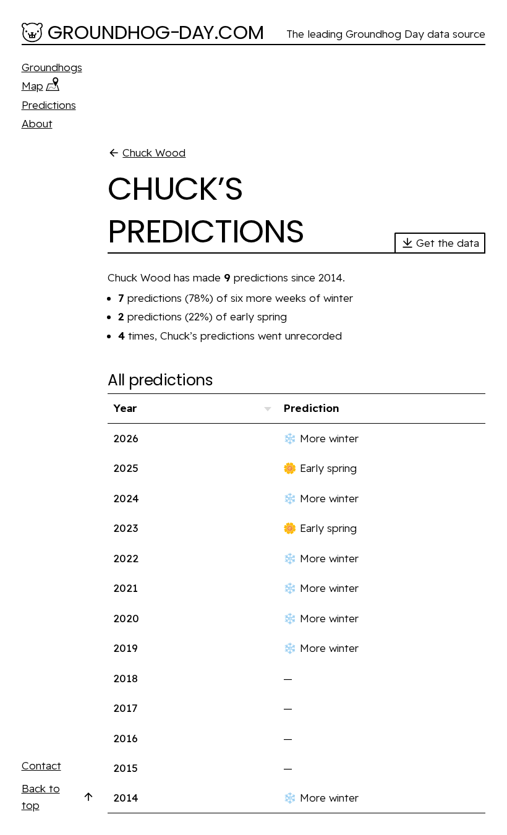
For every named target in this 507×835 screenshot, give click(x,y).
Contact (41, 765)
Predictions (49, 104)
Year (125, 407)
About (37, 123)
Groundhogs (52, 67)
